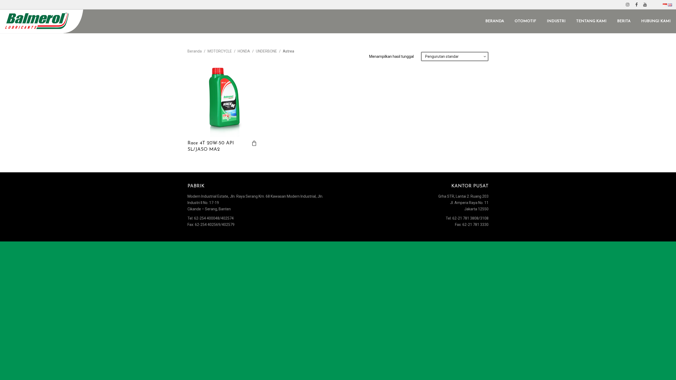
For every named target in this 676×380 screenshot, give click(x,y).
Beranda (194, 51)
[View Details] (222, 102)
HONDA (244, 51)
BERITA (624, 21)
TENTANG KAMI (591, 21)
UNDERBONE (266, 51)
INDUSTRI (556, 21)
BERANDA (494, 21)
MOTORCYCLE (220, 51)
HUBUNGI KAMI (656, 21)
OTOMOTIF (525, 21)
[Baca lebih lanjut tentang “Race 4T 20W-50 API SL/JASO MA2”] (254, 143)
